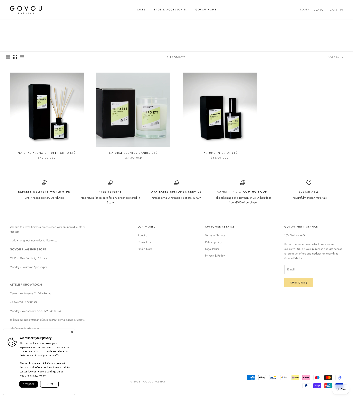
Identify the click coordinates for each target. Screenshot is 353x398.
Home (13, 25)
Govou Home (206, 9)
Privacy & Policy (215, 255)
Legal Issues (212, 249)
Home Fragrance (45, 25)
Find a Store (145, 249)
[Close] (72, 332)
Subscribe (298, 283)
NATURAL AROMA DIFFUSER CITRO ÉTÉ (47, 153)
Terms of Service (215, 235)
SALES (141, 9)
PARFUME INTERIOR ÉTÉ (219, 153)
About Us (143, 235)
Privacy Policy (38, 375)
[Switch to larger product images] (8, 57)
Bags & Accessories (170, 9)
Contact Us (144, 242)
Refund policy (213, 242)
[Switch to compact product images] (22, 57)
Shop (25, 25)
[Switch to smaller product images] (15, 57)
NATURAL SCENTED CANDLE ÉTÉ (133, 153)
